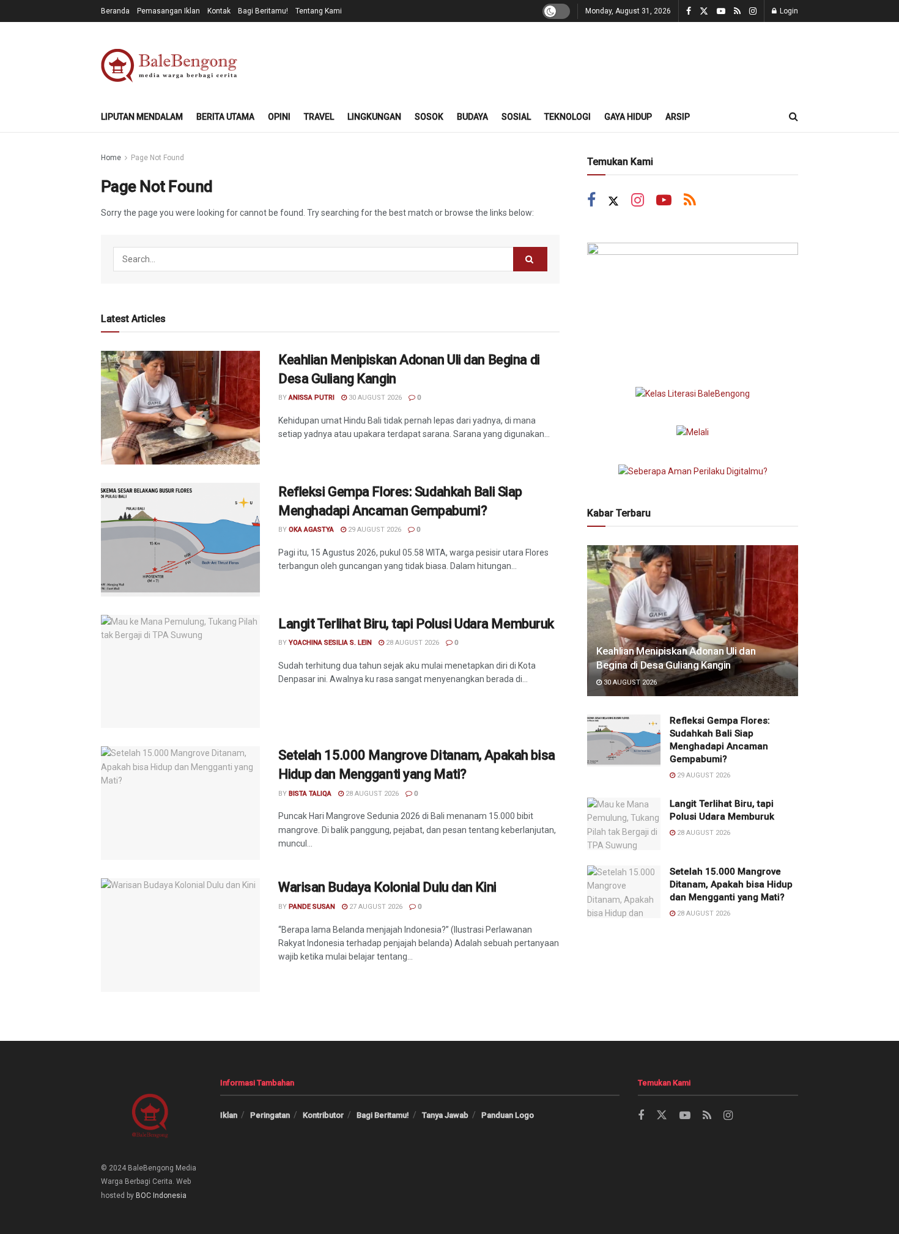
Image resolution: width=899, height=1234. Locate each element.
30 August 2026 (374, 398)
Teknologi (567, 117)
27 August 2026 (374, 907)
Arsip (677, 117)
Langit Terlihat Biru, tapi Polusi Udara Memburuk (416, 623)
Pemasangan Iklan (168, 11)
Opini (279, 117)
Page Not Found (157, 157)
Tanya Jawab (445, 1115)
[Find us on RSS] (737, 11)
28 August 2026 (411, 643)
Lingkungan (374, 117)
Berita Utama (225, 117)
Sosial (516, 117)
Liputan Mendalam (142, 117)
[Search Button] (793, 116)
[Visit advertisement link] (692, 302)
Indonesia (170, 1195)
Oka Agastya (311, 530)
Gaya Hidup (628, 117)
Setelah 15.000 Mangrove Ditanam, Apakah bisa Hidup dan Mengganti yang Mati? (731, 884)
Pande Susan (312, 907)
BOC (143, 1195)
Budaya (472, 117)
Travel (319, 117)
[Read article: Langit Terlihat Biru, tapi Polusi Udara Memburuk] (180, 672)
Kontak (219, 11)
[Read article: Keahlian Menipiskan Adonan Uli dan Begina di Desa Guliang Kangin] (180, 408)
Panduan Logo (507, 1115)
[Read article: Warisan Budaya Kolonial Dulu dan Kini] (180, 935)
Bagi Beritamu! (263, 11)
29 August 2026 (373, 530)
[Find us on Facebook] (688, 11)
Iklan (228, 1115)
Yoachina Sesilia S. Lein (330, 643)
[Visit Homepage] (171, 62)
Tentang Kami (318, 11)
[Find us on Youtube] (721, 11)
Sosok (429, 117)
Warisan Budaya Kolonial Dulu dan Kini (387, 887)
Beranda (115, 11)
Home (111, 157)
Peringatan (270, 1115)
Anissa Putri (312, 398)
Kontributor (323, 1115)
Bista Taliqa (310, 794)
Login (788, 11)
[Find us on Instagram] (753, 11)
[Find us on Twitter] (704, 11)
